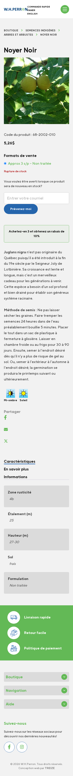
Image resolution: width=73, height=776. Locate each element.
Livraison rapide (37, 617)
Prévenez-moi (20, 209)
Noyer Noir (48, 34)
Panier (31, 10)
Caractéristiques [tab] (19, 461)
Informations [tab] (15, 477)
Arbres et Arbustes (18, 34)
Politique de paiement (43, 648)
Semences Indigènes (40, 30)
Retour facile (35, 633)
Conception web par (36, 768)
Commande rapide (38, 6)
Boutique (11, 30)
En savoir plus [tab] (16, 469)
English (32, 13)
